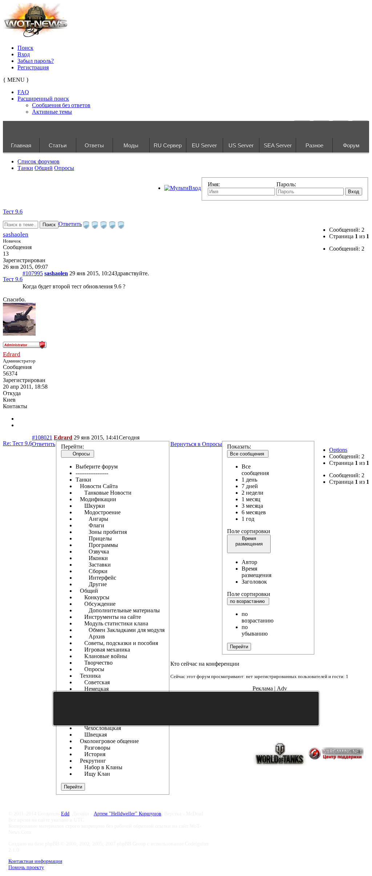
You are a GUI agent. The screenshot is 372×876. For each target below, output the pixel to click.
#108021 (42, 437)
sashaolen (15, 234)
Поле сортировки (248, 531)
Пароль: (286, 184)
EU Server (204, 145)
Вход (23, 54)
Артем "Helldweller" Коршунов (127, 813)
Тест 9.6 (13, 211)
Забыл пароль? (35, 61)
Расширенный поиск (43, 99)
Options (338, 450)
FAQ (23, 92)
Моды (131, 145)
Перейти (73, 787)
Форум (351, 145)
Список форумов (38, 161)
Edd (65, 813)
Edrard (11, 354)
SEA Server (278, 145)
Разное (314, 145)
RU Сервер (168, 145)
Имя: (214, 184)
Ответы (94, 145)
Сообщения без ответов (61, 105)
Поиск (25, 48)
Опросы (64, 168)
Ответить (70, 224)
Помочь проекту (26, 867)
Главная (21, 145)
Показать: (239, 446)
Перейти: (72, 446)
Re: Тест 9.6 (17, 443)
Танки (25, 168)
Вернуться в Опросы (196, 444)
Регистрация (33, 67)
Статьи (57, 145)
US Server (241, 145)
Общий (44, 168)
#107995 (33, 273)
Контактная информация (35, 861)
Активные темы (52, 112)
